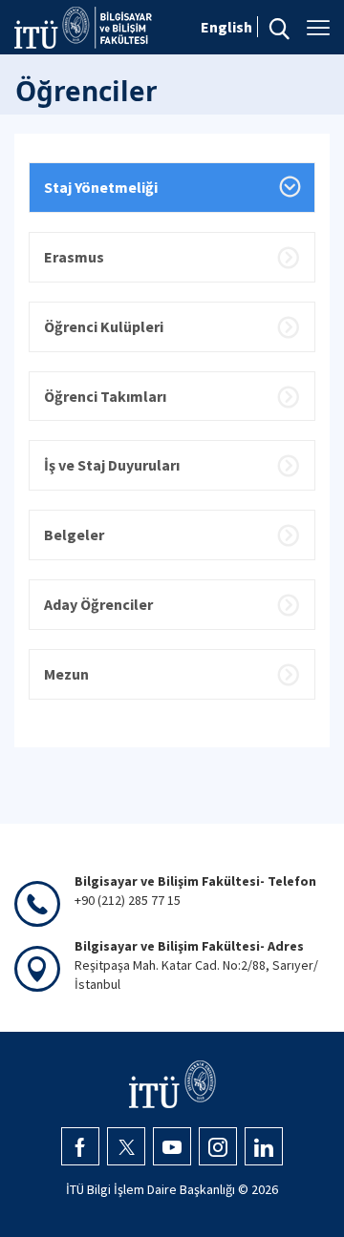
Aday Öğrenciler (98, 604)
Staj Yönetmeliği (101, 187)
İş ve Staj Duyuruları (112, 464)
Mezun (66, 673)
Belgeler (74, 534)
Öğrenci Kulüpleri (103, 326)
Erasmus (74, 256)
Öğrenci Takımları (105, 396)
